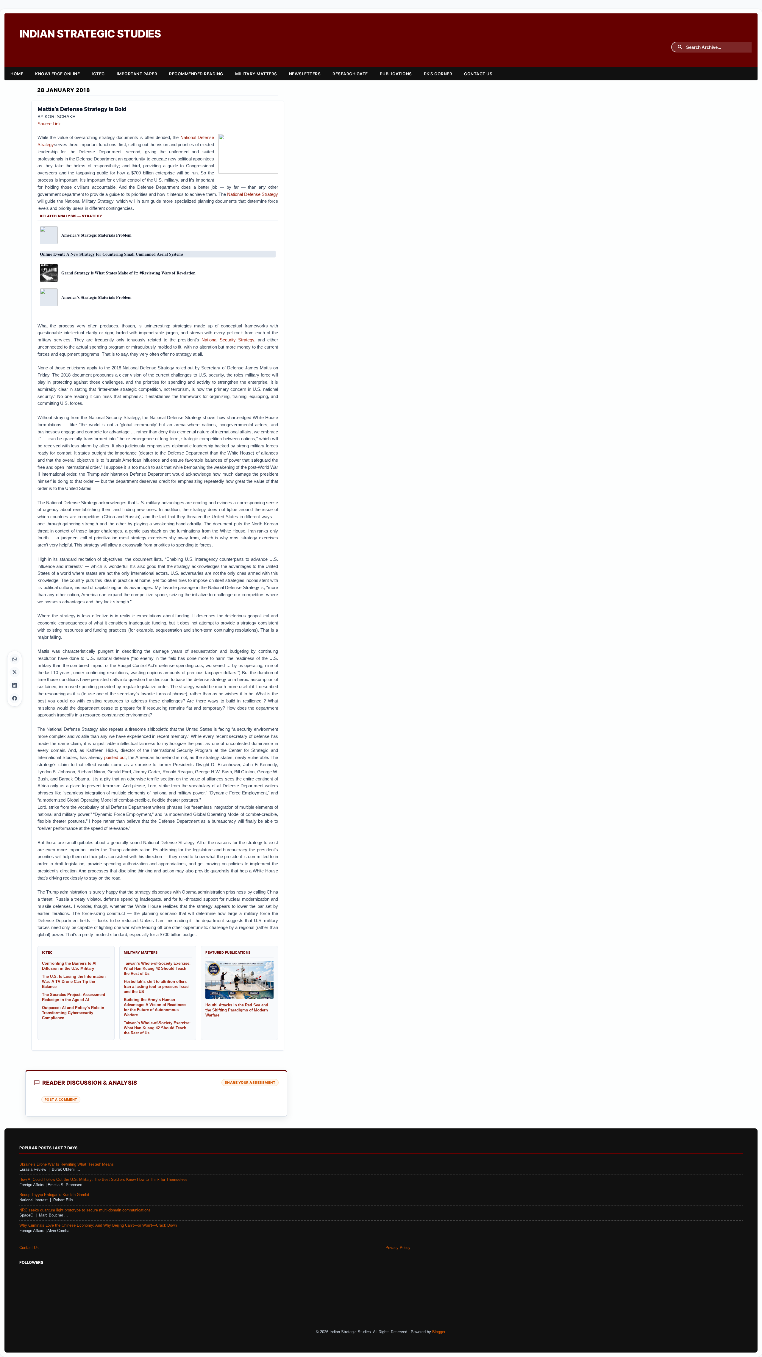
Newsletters (305, 73)
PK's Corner (438, 73)
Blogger (438, 1332)
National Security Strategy (228, 339)
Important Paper (137, 73)
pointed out (115, 757)
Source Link (49, 123)
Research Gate (350, 73)
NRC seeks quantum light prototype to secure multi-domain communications (85, 1210)
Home (16, 73)
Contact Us (478, 73)
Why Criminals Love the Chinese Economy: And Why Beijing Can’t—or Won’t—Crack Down (98, 1225)
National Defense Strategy (252, 194)
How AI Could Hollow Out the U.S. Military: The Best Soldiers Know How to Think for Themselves (103, 1180)
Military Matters (256, 73)
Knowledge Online (57, 73)
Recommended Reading (196, 73)
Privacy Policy (397, 1248)
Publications (396, 73)
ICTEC (98, 73)
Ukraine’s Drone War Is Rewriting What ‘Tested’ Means (66, 1164)
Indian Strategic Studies (90, 33)
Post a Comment (61, 1099)
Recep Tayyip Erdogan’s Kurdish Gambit (54, 1195)
